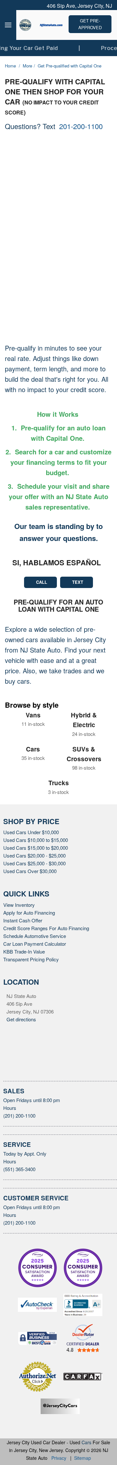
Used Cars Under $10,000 (32, 842)
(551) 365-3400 (21, 1179)
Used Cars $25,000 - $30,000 (37, 873)
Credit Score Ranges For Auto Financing (47, 937)
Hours (10, 1117)
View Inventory (20, 914)
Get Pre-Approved (90, 24)
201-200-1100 (86, 126)
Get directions (22, 1028)
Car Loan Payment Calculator (35, 953)
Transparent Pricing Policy (32, 968)
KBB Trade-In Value (25, 961)
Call (41, 591)
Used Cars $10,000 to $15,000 (38, 849)
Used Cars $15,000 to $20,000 (38, 857)
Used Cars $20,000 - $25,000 (37, 865)
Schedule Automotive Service (36, 945)
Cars (87, 1451)
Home (11, 65)
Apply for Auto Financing (30, 922)
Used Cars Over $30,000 (31, 880)
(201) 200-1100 (21, 1125)
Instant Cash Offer (23, 929)
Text (78, 591)
